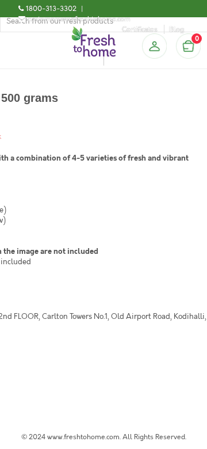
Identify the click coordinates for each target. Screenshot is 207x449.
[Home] (94, 31)
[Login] (154, 46)
